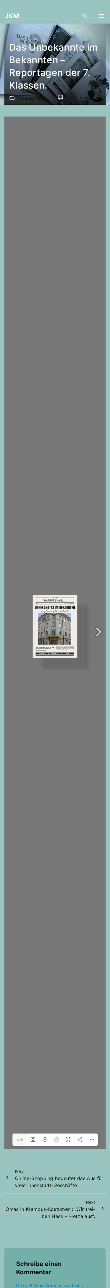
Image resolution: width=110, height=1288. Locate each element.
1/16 (19, 1140)
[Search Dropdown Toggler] (85, 16)
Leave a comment (83, 98)
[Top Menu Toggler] (101, 15)
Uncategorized (31, 98)
